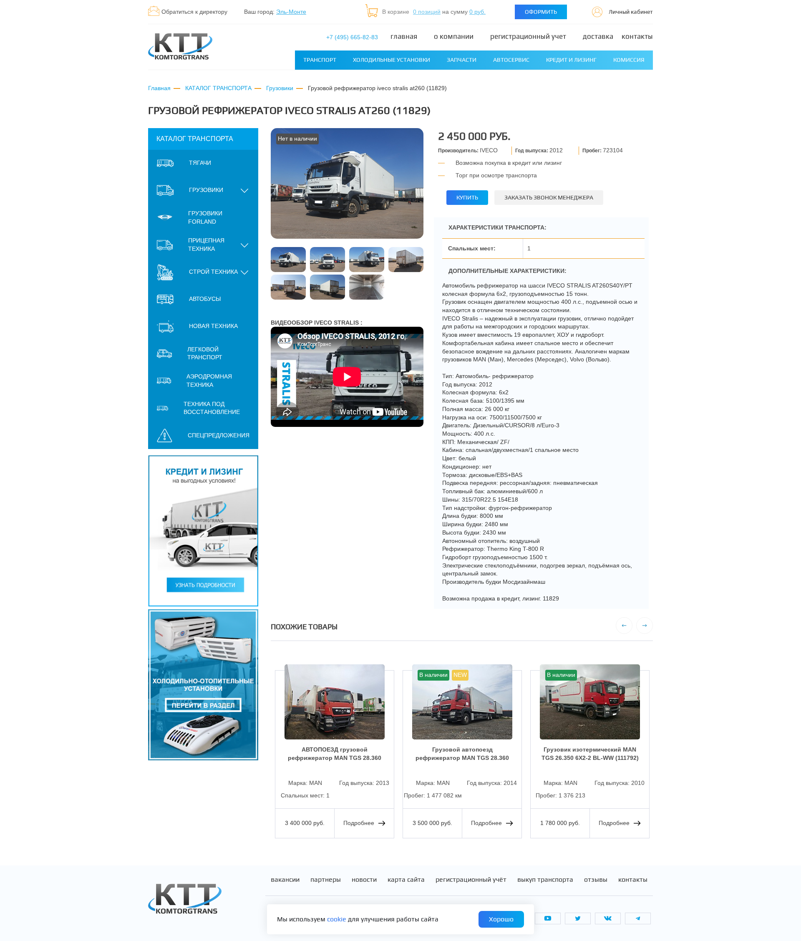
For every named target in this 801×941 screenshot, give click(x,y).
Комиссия (629, 59)
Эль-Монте (291, 11)
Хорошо (501, 919)
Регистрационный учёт (471, 879)
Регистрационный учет (528, 36)
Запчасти (461, 59)
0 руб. (477, 11)
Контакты (637, 36)
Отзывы (595, 879)
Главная (403, 36)
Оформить (541, 11)
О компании (454, 36)
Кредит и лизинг (571, 59)
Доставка (598, 36)
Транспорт (319, 59)
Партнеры (325, 879)
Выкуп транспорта (545, 879)
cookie (336, 919)
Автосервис (511, 59)
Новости (364, 879)
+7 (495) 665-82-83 (352, 37)
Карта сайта (406, 879)
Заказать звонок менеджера (548, 197)
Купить (467, 197)
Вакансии (285, 879)
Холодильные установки (391, 59)
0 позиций (427, 11)
